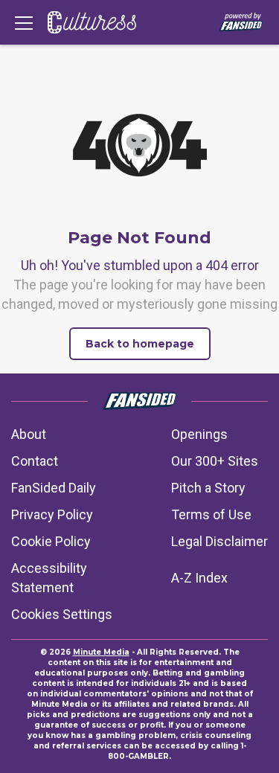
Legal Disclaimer (219, 541)
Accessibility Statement (49, 577)
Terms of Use (211, 514)
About (28, 434)
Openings (199, 434)
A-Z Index (199, 578)
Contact (34, 461)
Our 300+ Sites (214, 461)
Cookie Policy (51, 541)
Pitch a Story (208, 487)
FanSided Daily (53, 487)
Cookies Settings (61, 614)
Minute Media (101, 652)
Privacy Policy (52, 514)
